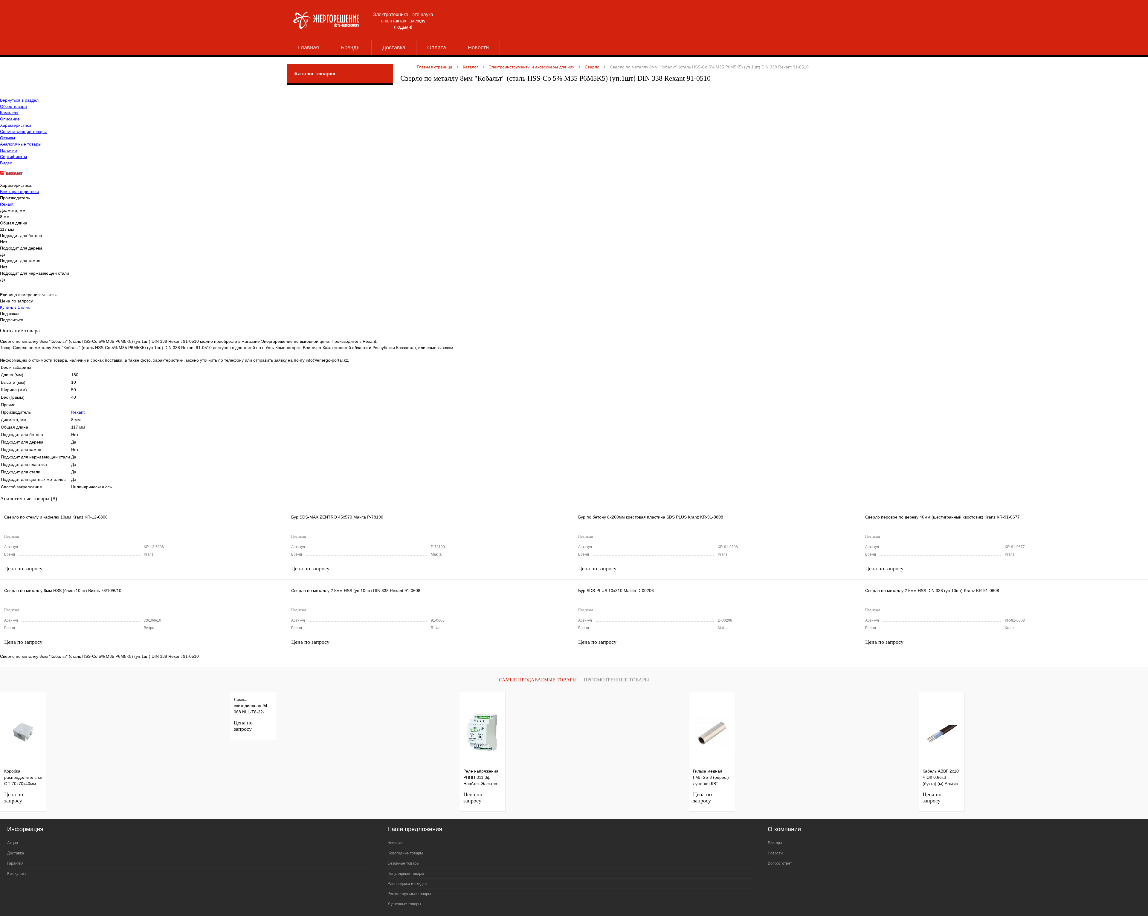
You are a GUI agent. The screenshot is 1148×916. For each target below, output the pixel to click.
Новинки (394, 843)
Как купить (17, 873)
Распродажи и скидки (407, 883)
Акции (12, 843)
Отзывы (7, 137)
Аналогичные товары (20, 144)
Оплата (436, 48)
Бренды (351, 48)
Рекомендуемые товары (409, 893)
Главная (308, 48)
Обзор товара (13, 106)
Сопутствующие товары (23, 131)
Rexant (6, 204)
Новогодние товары (405, 853)
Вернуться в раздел (19, 100)
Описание (10, 119)
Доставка (393, 48)
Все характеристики (19, 191)
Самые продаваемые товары (538, 679)
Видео (6, 162)
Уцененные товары (404, 904)
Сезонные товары (403, 863)
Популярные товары (405, 873)
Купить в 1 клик (15, 307)
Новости (478, 48)
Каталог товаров (314, 74)
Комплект (9, 112)
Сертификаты (13, 156)
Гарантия (15, 863)
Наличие (8, 150)
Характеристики (15, 125)
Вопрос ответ (780, 863)
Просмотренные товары (616, 679)
